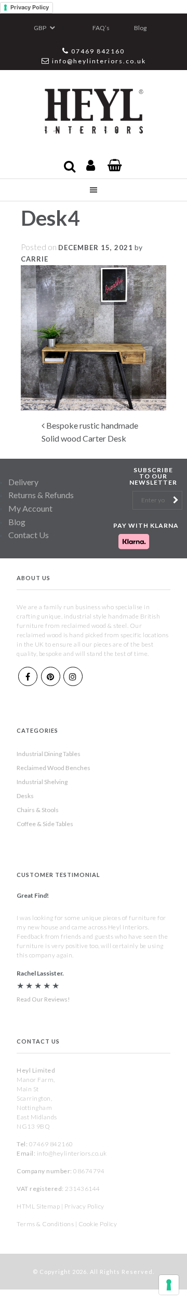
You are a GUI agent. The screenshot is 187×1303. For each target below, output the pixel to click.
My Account (30, 508)
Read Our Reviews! (43, 999)
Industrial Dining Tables (49, 754)
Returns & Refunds (41, 495)
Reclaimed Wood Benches (53, 768)
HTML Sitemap (38, 1206)
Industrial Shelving (42, 782)
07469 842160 (98, 51)
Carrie (34, 259)
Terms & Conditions (45, 1224)
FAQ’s (101, 28)
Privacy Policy (29, 7)
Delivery (23, 482)
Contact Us (28, 535)
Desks (25, 796)
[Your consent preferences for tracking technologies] (169, 1285)
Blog (140, 28)
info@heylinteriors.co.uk (99, 61)
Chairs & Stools (38, 810)
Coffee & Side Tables (45, 824)
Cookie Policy (97, 1224)
